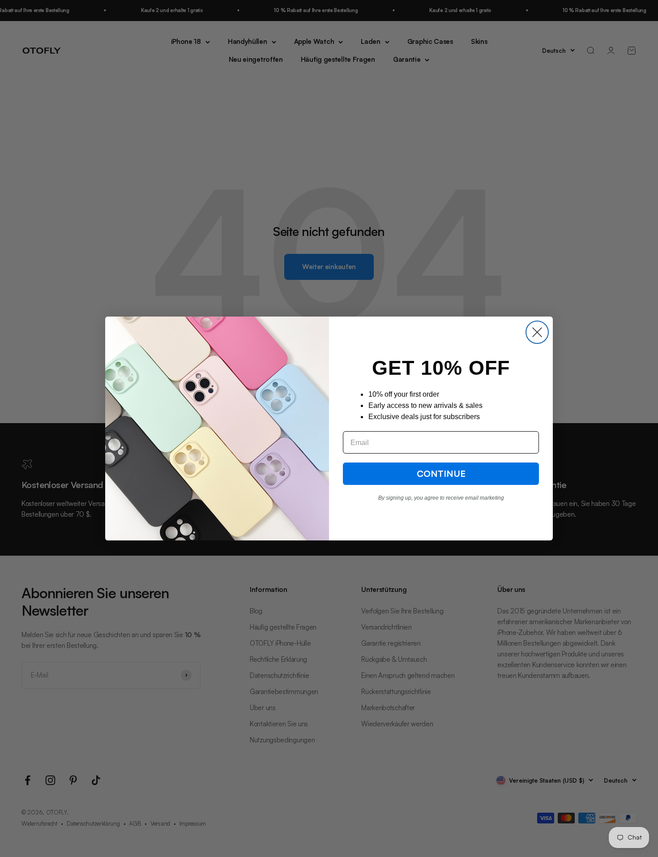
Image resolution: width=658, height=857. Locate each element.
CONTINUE (441, 473)
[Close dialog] (537, 332)
